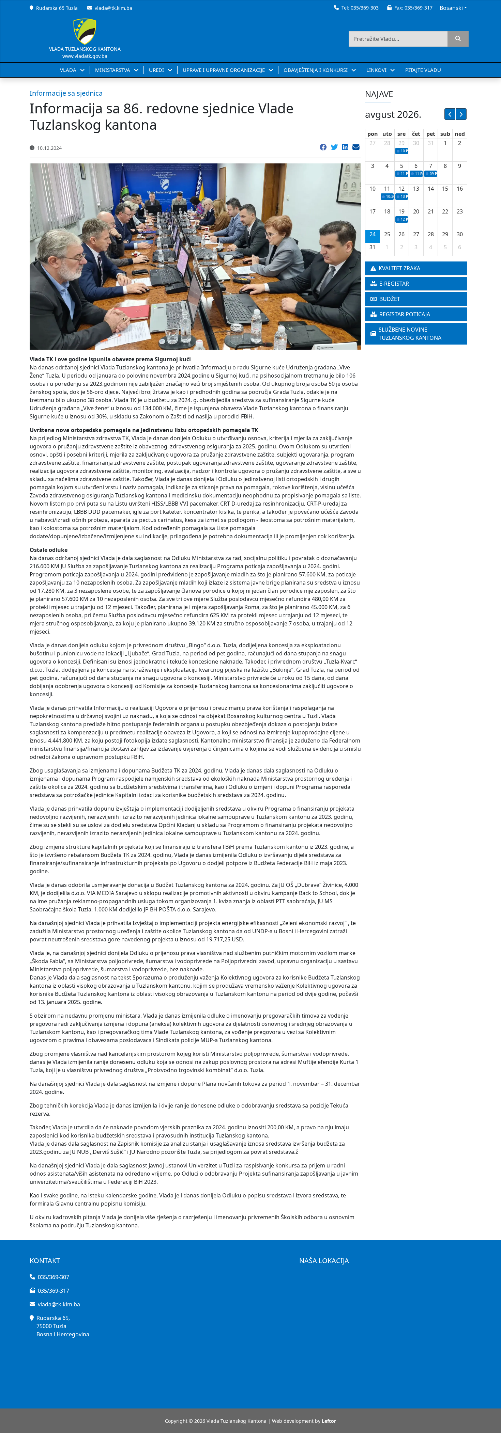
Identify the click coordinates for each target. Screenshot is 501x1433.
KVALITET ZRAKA (399, 268)
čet (416, 134)
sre (401, 134)
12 (401, 188)
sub (445, 134)
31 (431, 143)
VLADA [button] (69, 69)
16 (460, 188)
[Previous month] (449, 114)
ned (460, 134)
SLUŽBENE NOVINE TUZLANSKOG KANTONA (410, 333)
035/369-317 (418, 7)
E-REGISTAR (394, 283)
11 (387, 188)
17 (372, 211)
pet (430, 134)
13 (416, 188)
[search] (458, 39)
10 (372, 188)
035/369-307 (53, 1277)
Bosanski (451, 8)
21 (431, 211)
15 (445, 188)
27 (372, 143)
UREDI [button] (157, 69)
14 (431, 188)
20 (416, 211)
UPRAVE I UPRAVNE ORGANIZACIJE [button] (224, 69)
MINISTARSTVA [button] (113, 69)
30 (416, 143)
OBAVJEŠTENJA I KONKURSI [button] (316, 69)
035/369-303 (365, 7)
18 (387, 211)
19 (401, 211)
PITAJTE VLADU (423, 69)
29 (401, 143)
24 (372, 234)
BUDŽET (389, 299)
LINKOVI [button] (377, 69)
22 (445, 211)
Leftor (329, 1421)
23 (460, 211)
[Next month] (461, 114)
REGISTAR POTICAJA (404, 314)
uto (387, 134)
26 (401, 234)
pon (372, 134)
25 (387, 234)
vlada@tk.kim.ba (113, 8)
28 (387, 143)
